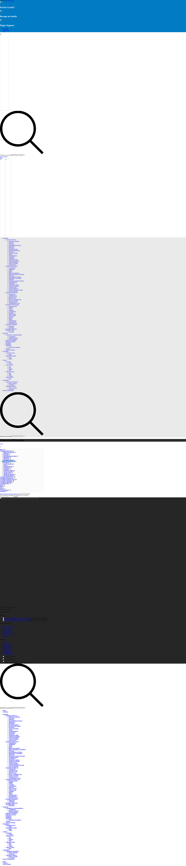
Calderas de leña (9, 377)
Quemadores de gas (10, 352)
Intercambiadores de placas (15, 245)
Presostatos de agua (13, 249)
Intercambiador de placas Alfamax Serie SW (19, 620)
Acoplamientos (12, 267)
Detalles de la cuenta (7, 645)
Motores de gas (12, 298)
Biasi (10, 367)
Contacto (5, 627)
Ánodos (10, 270)
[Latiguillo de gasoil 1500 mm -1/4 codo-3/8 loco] (6, 618)
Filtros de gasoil (12, 314)
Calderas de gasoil (10, 371)
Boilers (10, 271)
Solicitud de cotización (8, 628)
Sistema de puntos (7, 631)
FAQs (4, 635)
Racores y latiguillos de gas (15, 299)
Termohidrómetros (13, 255)
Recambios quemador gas (12, 292)
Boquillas (11, 307)
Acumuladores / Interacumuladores (14, 334)
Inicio (1, 493)
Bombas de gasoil (13, 306)
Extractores (11, 242)
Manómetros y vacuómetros (15, 278)
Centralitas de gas (13, 295)
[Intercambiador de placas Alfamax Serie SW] (6, 620)
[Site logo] (4, 110)
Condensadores (12, 311)
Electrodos (11, 312)
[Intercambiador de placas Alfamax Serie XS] (6, 619)
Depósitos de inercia (13, 337)
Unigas (10, 358)
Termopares (11, 258)
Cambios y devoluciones (8, 634)
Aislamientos (12, 269)
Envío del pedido (7, 632)
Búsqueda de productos (5, 155)
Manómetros (11, 246)
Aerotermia (8, 361)
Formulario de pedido (8, 654)
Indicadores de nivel (10, 341)
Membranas (11, 247)
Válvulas (8, 348)
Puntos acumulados (7, 646)
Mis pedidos (6, 642)
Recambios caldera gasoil (11, 266)
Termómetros (12, 257)
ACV (10, 366)
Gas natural (11, 384)
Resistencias (11, 331)
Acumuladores (12, 336)
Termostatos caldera (13, 259)
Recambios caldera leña (11, 328)
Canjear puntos (6, 647)
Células (10, 309)
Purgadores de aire (13, 323)
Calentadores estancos (11, 386)
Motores (10, 318)
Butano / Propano (13, 383)
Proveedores (6, 636)
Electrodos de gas (13, 296)
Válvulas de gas (12, 264)
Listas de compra (7, 651)
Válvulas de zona (13, 287)
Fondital (10, 369)
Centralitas (11, 310)
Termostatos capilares (14, 284)
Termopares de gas (13, 302)
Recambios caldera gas (11, 239)
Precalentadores (12, 322)
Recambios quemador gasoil (12, 304)
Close (1, 443)
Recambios (5, 493)
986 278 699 (11, 0)
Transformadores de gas (14, 303)
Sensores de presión (13, 253)
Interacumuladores (13, 339)
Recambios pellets (10, 330)
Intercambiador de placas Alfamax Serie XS (19, 619)
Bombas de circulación (14, 241)
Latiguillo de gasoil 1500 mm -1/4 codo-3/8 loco (20, 618)
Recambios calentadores (11, 324)
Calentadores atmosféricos (12, 381)
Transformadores (12, 320)
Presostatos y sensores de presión (16, 280)
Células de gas (12, 294)
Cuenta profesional (7, 630)
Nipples (10, 319)
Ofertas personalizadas (8, 652)
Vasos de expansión (13, 263)
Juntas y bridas (12, 315)
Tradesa (10, 363)
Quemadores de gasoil (11, 355)
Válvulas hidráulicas (13, 262)
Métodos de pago (7, 649)
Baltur (10, 354)
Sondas (10, 254)
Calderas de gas (9, 364)
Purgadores (11, 251)
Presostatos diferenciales (14, 250)
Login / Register (7, 864)
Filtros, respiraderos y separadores (16, 274)
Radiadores (8, 344)
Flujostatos (11, 244)
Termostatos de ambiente (14, 347)
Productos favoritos (7, 650)
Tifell (10, 370)
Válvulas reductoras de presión (16, 290)
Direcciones (5, 643)
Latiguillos (11, 316)
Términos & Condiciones (8, 626)
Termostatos (8, 345)
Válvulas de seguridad (14, 261)
